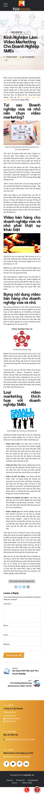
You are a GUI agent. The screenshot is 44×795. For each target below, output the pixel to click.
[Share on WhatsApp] (28, 587)
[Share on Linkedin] (24, 587)
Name (7, 625)
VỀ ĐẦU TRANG (27, 783)
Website (7, 644)
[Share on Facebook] (16, 587)
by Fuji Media (28, 57)
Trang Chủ (9, 780)
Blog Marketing (33, 780)
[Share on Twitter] (20, 587)
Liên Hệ (14, 783)
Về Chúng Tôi (20, 780)
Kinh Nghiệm (16, 32)
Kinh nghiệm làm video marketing (22, 581)
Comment (8, 604)
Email (6, 635)
